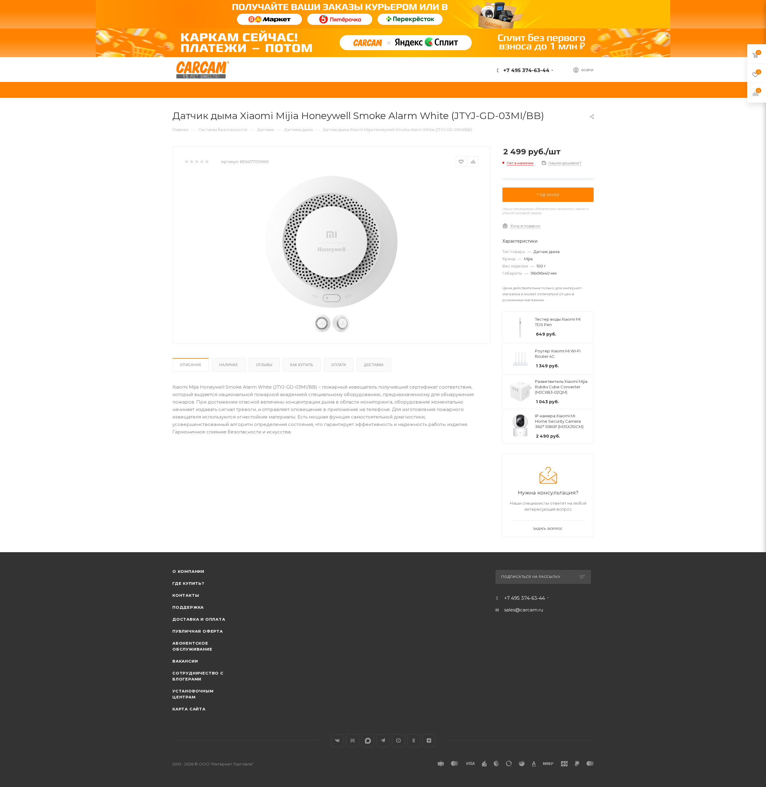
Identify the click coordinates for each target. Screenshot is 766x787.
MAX (367, 740)
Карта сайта (189, 709)
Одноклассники (413, 740)
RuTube (352, 740)
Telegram (383, 740)
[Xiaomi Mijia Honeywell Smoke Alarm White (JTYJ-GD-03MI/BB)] (331, 241)
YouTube (398, 740)
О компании (188, 571)
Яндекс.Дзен (428, 740)
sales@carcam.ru (523, 610)
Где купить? (188, 583)
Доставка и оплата (198, 619)
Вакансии (185, 661)
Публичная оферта (197, 631)
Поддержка (188, 607)
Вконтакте (337, 740)
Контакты (185, 595)
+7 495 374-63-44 (525, 70)
